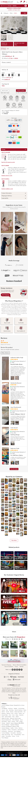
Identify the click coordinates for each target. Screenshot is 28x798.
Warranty (21, 666)
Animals (7, 711)
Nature (24, 710)
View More (14, 540)
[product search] (18, 2)
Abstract (3, 711)
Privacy (16, 666)
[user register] (26, 6)
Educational (19, 733)
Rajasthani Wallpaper (14, 724)
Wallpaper (6, 113)
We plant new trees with (14, 695)
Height (13, 73)
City (23, 713)
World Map (11, 710)
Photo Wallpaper (5, 737)
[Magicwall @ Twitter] (17, 639)
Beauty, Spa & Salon (19, 711)
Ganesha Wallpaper (6, 728)
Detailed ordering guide (6, 175)
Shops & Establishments (6, 720)
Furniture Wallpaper (6, 733)
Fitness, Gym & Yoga (6, 734)
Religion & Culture (5, 718)
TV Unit (17, 736)
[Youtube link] (13, 670)
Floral (10, 715)
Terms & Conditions (9, 666)
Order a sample (21, 90)
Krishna (16, 728)
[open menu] (26, 2)
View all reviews (14, 469)
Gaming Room (21, 729)
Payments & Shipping (6, 665)
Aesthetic (15, 708)
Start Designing (5, 295)
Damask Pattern (5, 715)
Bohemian (4, 713)
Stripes (9, 721)
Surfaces (13, 721)
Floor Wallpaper (17, 731)
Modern (3, 736)
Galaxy (17, 715)
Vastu (7, 710)
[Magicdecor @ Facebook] (21, 639)
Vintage (20, 721)
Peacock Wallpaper (5, 724)
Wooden (3, 723)
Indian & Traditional (18, 710)
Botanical (8, 713)
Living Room (4, 729)
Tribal (17, 721)
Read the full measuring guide (8, 162)
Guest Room (10, 731)
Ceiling (20, 713)
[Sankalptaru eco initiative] (14, 698)
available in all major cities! (14, 9)
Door (12, 734)
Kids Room (10, 708)
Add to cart (5, 90)
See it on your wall (19, 44)
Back (24, 13)
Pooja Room (14, 729)
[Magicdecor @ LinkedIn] (19, 639)
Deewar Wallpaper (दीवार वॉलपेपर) (17, 723)
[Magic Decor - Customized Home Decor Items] (7, 2)
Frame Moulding (17, 734)
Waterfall (8, 723)
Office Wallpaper (15, 720)
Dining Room (4, 731)
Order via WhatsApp (4, 44)
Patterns (17, 716)
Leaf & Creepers (8, 716)
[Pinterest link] (21, 670)
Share (4, 48)
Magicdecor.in (12, 753)
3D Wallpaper (4, 708)
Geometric (21, 715)
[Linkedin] (17, 670)
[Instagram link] (15, 670)
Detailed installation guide (7, 189)
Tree (24, 711)
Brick (12, 713)
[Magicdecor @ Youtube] (12, 639)
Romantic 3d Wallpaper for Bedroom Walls (10, 726)
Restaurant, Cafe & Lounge (15, 718)
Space (21, 720)
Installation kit (7, 79)
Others (7, 112)
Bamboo (12, 711)
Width (3, 73)
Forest (13, 715)
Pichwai (13, 736)
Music (13, 716)
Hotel (3, 716)
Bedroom (20, 728)
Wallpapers (4, 703)
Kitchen (9, 729)
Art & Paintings (21, 708)
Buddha (12, 728)
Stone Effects (4, 721)
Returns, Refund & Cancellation (19, 665)
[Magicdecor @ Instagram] (14, 639)
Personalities (13, 733)
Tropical (3, 710)
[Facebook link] (19, 670)
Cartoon (16, 713)
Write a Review (5, 353)
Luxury (23, 734)
